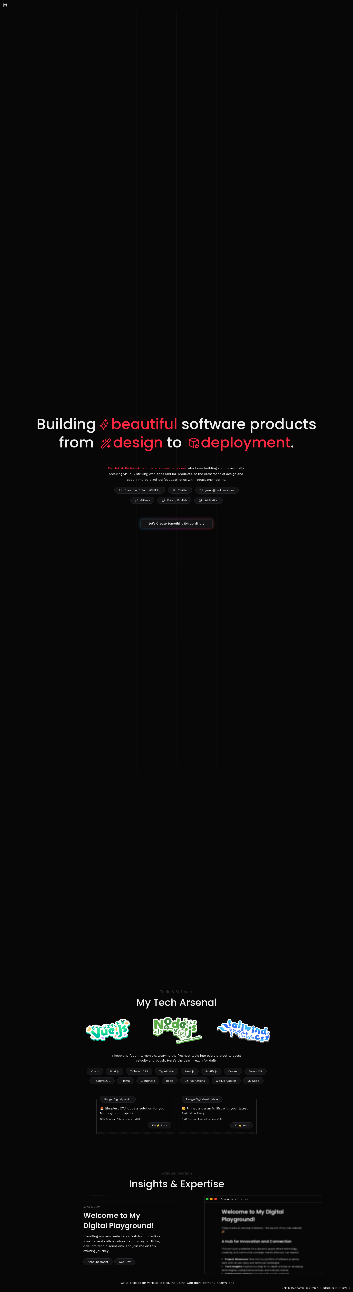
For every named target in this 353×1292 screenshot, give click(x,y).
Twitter (183, 490)
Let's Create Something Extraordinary (176, 523)
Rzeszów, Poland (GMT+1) (143, 490)
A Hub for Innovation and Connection (257, 1241)
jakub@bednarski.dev (220, 490)
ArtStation (211, 500)
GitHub (145, 500)
